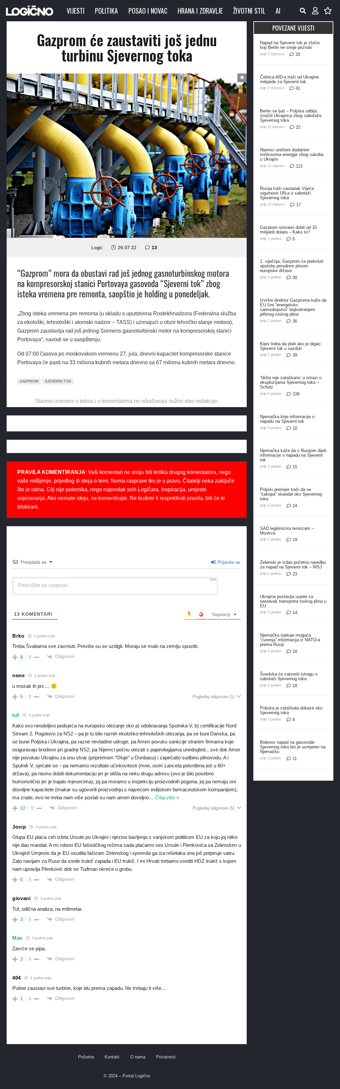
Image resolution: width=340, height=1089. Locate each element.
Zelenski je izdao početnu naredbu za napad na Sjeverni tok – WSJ (293, 564)
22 (298, 127)
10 (295, 428)
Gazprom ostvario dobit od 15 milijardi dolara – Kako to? (288, 229)
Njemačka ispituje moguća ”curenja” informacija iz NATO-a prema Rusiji (290, 640)
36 (295, 321)
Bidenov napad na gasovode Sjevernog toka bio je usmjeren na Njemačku (292, 747)
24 (295, 505)
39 (295, 355)
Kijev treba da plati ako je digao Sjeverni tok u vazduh (290, 346)
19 (295, 539)
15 (295, 466)
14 (295, 612)
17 (298, 204)
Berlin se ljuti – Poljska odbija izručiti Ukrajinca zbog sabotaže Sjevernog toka (290, 115)
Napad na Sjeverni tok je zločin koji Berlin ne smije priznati (290, 45)
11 (295, 758)
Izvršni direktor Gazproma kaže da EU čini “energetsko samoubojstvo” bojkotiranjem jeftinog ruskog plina (293, 307)
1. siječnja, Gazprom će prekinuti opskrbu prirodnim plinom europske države (291, 266)
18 (295, 651)
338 (296, 393)
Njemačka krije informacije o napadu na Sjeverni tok (287, 419)
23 (295, 573)
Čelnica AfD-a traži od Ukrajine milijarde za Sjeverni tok (289, 79)
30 (295, 277)
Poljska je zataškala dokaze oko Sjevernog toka (291, 710)
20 (298, 54)
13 (154, 247)
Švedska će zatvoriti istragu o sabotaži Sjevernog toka (288, 676)
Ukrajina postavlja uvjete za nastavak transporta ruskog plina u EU (293, 601)
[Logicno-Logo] (29, 11)
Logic (97, 247)
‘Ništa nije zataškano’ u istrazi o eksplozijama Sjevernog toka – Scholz (290, 382)
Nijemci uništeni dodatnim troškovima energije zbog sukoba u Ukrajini (291, 154)
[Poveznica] (315, 11)
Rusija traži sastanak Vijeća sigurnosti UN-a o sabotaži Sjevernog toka (287, 193)
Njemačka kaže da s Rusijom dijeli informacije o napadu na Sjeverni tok (293, 455)
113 (299, 166)
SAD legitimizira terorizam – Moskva (287, 531)
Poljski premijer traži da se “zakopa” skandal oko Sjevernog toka (291, 494)
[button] (302, 11)
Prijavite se (228, 562)
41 (298, 88)
